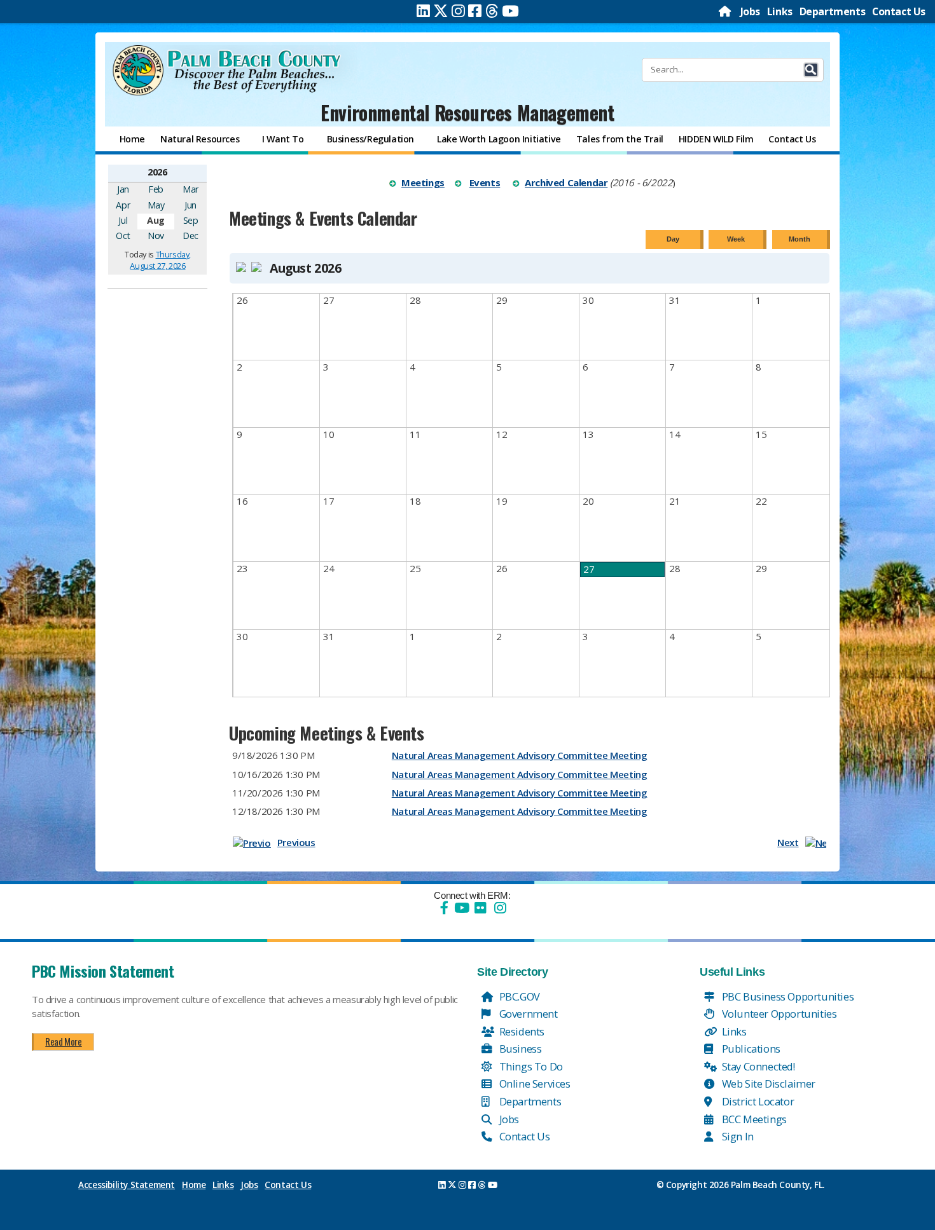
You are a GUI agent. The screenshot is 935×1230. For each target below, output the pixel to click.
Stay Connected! (757, 1066)
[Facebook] (474, 11)
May (156, 205)
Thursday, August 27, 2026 (160, 260)
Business (519, 1048)
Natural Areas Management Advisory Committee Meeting (520, 755)
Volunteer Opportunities (777, 1013)
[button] (811, 70)
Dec (190, 235)
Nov (156, 235)
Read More (63, 1041)
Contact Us (898, 11)
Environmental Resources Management (467, 112)
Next (787, 842)
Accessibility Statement (126, 1185)
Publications (749, 1048)
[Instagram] (458, 11)
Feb (155, 189)
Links (780, 11)
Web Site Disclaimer (767, 1083)
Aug (156, 220)
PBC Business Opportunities (786, 996)
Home (193, 1185)
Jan (123, 189)
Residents (520, 1031)
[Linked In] (423, 11)
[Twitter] (440, 11)
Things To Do (530, 1066)
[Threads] (492, 11)
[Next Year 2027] (195, 172)
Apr (123, 205)
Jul (122, 220)
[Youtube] (510, 11)
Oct (123, 235)
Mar (190, 189)
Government (527, 1013)
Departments (833, 11)
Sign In (736, 1136)
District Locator (756, 1101)
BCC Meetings (753, 1119)
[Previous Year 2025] (119, 172)
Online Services (534, 1083)
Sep (190, 220)
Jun (190, 205)
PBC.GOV (518, 996)
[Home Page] (726, 11)
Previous (296, 842)
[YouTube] (460, 907)
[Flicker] (480, 907)
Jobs (750, 11)
